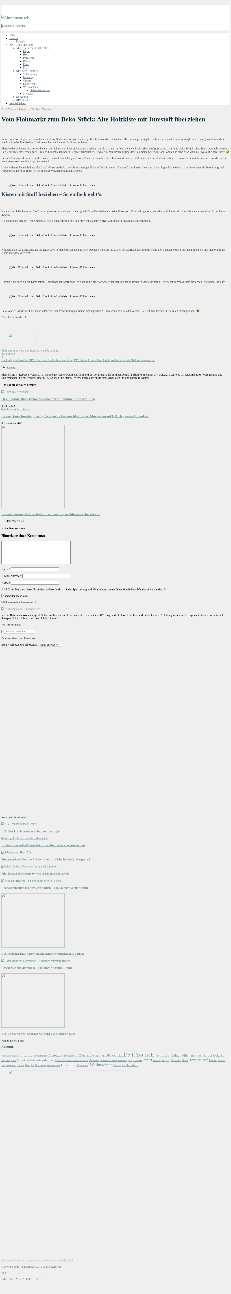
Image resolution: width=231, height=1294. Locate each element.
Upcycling (22, 96)
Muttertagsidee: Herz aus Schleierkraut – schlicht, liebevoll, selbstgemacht (46, 859)
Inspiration (5, 1061)
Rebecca (13, 38)
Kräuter (59, 1060)
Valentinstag (30, 74)
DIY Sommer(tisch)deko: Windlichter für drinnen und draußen (48, 399)
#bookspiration (9, 1055)
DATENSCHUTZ (31, 1278)
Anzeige (54, 1055)
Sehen (20, 1065)
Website (5, 582)
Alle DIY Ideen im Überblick (32, 48)
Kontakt (20, 41)
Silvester (28, 93)
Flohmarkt (25, 109)
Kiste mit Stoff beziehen (32, 350)
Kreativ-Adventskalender (35, 1060)
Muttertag (28, 77)
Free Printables (17, 103)
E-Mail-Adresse (11, 575)
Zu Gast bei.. (130, 1065)
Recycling (166, 1060)
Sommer (40, 1065)
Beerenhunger (67, 1056)
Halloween (29, 83)
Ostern (27, 80)
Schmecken (8, 1065)
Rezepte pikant (179, 1060)
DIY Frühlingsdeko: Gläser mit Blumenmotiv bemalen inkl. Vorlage (42, 953)
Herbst (207, 1055)
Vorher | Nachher (42, 109)
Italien (13, 1060)
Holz (26, 54)
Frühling (173, 1055)
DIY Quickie (23, 100)
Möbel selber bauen (108, 1061)
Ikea (222, 1056)
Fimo (26, 64)
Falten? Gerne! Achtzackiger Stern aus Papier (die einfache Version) (51, 514)
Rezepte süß (198, 1060)
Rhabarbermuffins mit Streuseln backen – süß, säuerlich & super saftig (44, 887)
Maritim (67, 1060)
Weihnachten (30, 87)
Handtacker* (17, 252)
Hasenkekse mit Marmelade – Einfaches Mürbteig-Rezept (36, 967)
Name (5, 569)
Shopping (29, 1065)
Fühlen (185, 1055)
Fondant (163, 1056)
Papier (26, 51)
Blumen (84, 1055)
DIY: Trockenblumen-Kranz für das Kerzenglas (30, 831)
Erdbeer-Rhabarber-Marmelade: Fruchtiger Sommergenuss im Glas (43, 845)
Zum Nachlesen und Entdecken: (19, 644)
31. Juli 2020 (8, 353)
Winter (117, 1065)
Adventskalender (40, 90)
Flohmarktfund (9, 350)
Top (3, 1272)
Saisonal (221, 1060)
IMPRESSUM (9, 1278)
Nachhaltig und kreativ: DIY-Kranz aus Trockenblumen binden (37, 360)
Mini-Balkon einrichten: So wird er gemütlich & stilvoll (35, 873)
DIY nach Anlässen (27, 70)
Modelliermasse (80, 1060)
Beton (26, 61)
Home (12, 35)
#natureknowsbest (24, 1056)
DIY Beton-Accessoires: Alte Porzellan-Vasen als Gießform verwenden (114, 360)
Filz (25, 67)
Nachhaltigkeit (124, 1060)
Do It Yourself (9, 109)
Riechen (213, 1060)
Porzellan (28, 57)
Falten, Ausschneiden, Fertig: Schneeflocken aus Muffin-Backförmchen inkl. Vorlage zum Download (75, 416)
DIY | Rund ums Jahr (21, 44)
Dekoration (97, 1055)
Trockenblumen (53, 1065)
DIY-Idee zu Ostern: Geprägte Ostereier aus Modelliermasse (38, 1033)
